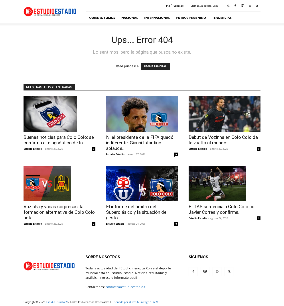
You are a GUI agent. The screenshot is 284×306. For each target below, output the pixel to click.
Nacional (129, 18)
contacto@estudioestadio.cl (126, 287)
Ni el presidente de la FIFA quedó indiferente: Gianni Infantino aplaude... (140, 143)
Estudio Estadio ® (57, 302)
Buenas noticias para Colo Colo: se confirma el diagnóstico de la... (59, 140)
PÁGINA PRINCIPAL (155, 66)
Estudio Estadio (33, 148)
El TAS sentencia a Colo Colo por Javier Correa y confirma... (222, 209)
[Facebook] (235, 6)
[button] (228, 5)
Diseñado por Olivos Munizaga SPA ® (135, 302)
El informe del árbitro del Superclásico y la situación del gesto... (137, 212)
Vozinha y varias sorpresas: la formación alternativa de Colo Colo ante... (59, 212)
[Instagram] (242, 6)
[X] (257, 6)
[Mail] (250, 6)
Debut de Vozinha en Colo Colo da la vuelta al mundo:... (223, 140)
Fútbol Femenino (191, 18)
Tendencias (222, 18)
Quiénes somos (102, 18)
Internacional (157, 18)
